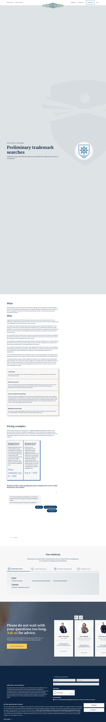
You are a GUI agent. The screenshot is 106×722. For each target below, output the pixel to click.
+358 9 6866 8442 (84, 645)
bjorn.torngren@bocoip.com (64, 645)
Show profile (64, 651)
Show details (7, 719)
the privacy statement (66, 699)
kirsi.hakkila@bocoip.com (84, 646)
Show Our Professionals (16, 646)
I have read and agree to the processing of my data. (74, 699)
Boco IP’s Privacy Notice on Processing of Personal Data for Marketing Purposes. (59, 710)
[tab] (18, 568)
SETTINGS (93, 709)
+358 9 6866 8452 (63, 643)
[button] (10, 2)
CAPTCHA (56, 688)
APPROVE (94, 705)
